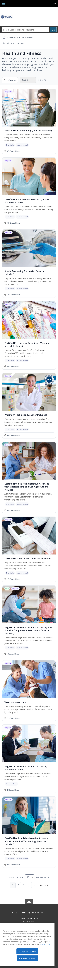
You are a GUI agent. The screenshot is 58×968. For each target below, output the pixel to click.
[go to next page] (29, 885)
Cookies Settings (27, 958)
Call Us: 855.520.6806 (13, 43)
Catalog (12, 80)
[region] (27, 944)
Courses (12, 37)
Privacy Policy (46, 944)
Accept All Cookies (27, 951)
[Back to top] (29, 914)
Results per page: (16, 877)
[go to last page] (34, 885)
